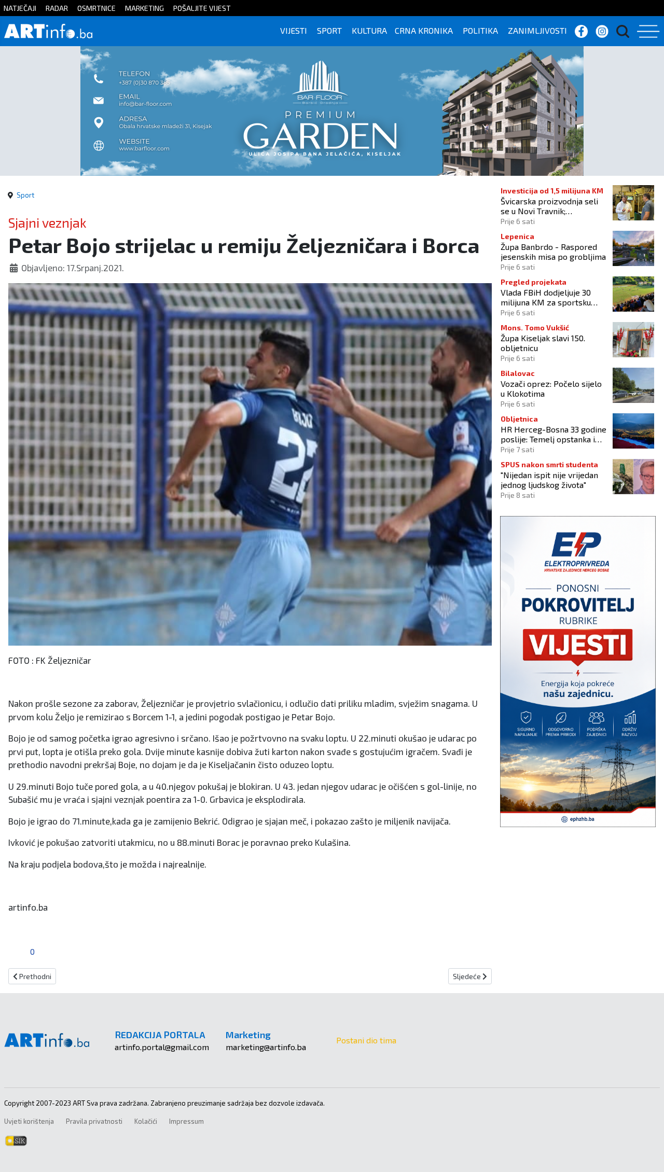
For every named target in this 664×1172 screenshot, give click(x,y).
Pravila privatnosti (94, 1121)
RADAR (57, 8)
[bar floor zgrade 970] (332, 110)
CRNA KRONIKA (424, 30)
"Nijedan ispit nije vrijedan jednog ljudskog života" (549, 480)
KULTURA (369, 30)
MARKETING (144, 8)
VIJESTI (293, 30)
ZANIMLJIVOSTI (537, 30)
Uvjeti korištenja (29, 1121)
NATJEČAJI (20, 8)
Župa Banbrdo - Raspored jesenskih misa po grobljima (553, 251)
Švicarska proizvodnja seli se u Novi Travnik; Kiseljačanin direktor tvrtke (552, 206)
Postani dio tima (366, 1040)
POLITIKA (480, 30)
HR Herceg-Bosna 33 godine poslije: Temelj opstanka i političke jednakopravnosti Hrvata (553, 434)
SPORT (329, 30)
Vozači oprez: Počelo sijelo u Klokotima (551, 388)
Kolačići (145, 1121)
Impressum (186, 1121)
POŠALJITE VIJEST (202, 8)
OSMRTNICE (96, 8)
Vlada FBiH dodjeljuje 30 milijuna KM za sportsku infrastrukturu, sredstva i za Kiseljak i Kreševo (552, 297)
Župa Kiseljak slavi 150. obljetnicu (543, 343)
